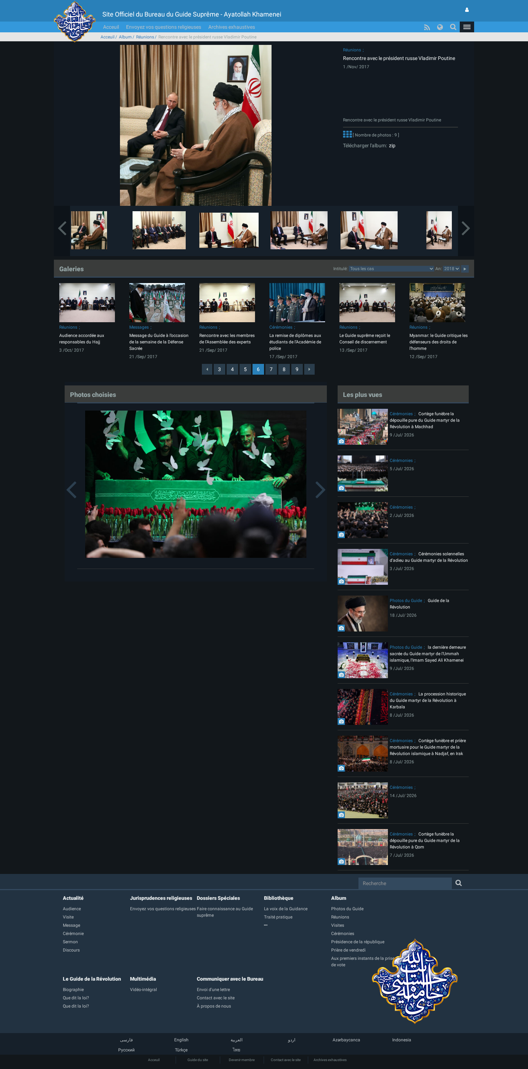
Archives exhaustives (231, 27)
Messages (139, 327)
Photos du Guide (406, 600)
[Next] (309, 369)
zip (391, 145)
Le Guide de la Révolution (92, 979)
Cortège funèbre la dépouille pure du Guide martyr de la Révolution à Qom (425, 841)
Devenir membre (242, 1060)
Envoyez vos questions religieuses (163, 27)
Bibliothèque (278, 898)
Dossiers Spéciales (218, 898)
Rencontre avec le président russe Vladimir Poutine (399, 58)
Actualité (73, 898)
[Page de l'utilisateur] (467, 9)
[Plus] (347, 135)
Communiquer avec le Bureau (230, 979)
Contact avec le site (286, 1060)
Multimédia (143, 979)
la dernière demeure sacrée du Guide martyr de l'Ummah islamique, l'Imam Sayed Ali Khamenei (428, 654)
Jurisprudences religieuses (161, 898)
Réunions (145, 37)
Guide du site (197, 1060)
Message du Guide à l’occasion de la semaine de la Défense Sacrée (159, 342)
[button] (467, 27)
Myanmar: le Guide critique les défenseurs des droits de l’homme (438, 342)
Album (125, 37)
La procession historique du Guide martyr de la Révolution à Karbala (428, 700)
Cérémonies (280, 327)
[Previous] (207, 369)
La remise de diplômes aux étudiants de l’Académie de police (295, 342)
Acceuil (111, 27)
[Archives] (297, 925)
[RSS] (427, 27)
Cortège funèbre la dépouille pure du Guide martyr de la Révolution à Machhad (425, 420)
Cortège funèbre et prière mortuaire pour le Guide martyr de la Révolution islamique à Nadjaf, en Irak (428, 747)
